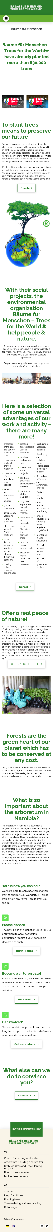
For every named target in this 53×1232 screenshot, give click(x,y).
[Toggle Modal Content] (6, 18)
